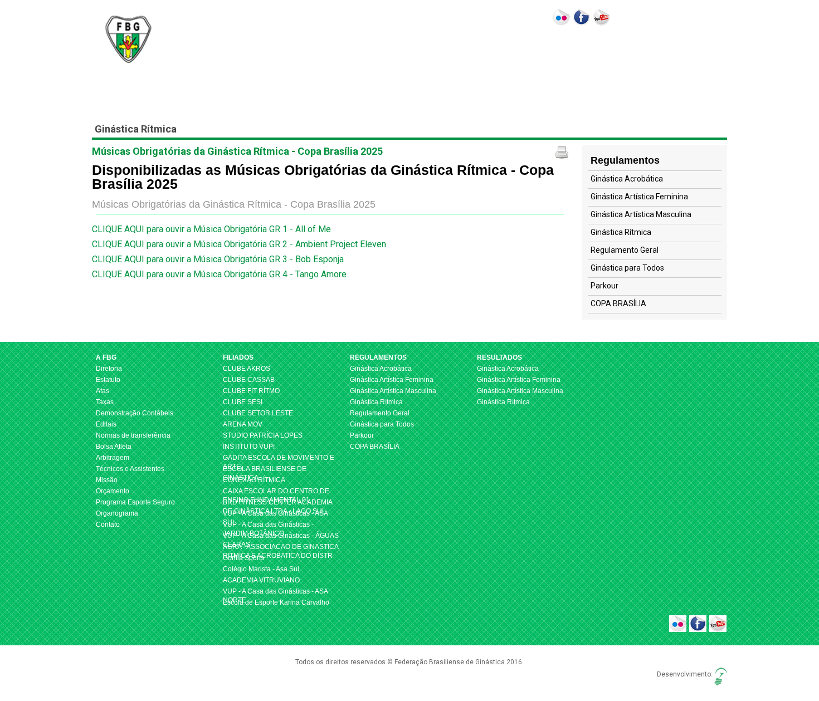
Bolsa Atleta (113, 446)
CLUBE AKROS (246, 368)
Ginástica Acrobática (627, 178)
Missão (107, 480)
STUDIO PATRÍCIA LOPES (263, 435)
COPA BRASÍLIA (618, 303)
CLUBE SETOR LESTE (258, 413)
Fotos (539, 51)
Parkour (604, 285)
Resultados (446, 51)
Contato (617, 51)
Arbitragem (112, 458)
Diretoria (109, 368)
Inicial (260, 51)
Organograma (117, 513)
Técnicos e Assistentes (130, 469)
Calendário (500, 51)
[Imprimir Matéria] (562, 152)
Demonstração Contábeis (134, 413)
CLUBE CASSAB (249, 380)
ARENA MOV (242, 424)
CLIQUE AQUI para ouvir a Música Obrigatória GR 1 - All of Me (211, 229)
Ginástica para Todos (627, 267)
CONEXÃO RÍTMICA (254, 480)
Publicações (662, 51)
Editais (106, 424)
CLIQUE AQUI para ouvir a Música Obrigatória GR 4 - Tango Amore (219, 274)
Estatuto (108, 380)
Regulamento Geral (625, 250)
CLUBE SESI (242, 402)
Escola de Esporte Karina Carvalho (276, 602)
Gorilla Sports (243, 558)
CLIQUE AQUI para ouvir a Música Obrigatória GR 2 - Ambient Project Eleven (239, 244)
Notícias (579, 51)
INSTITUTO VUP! (249, 446)
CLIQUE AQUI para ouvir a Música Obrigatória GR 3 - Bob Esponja (218, 259)
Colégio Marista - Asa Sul (261, 569)
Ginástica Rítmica (621, 232)
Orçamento (112, 491)
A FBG (290, 51)
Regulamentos (384, 51)
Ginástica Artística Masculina (641, 214)
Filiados (330, 51)
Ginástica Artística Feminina (639, 196)
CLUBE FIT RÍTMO (251, 391)
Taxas (105, 402)
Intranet (707, 51)
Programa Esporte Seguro (135, 502)
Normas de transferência (133, 435)
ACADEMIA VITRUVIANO (261, 580)
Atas (102, 391)
